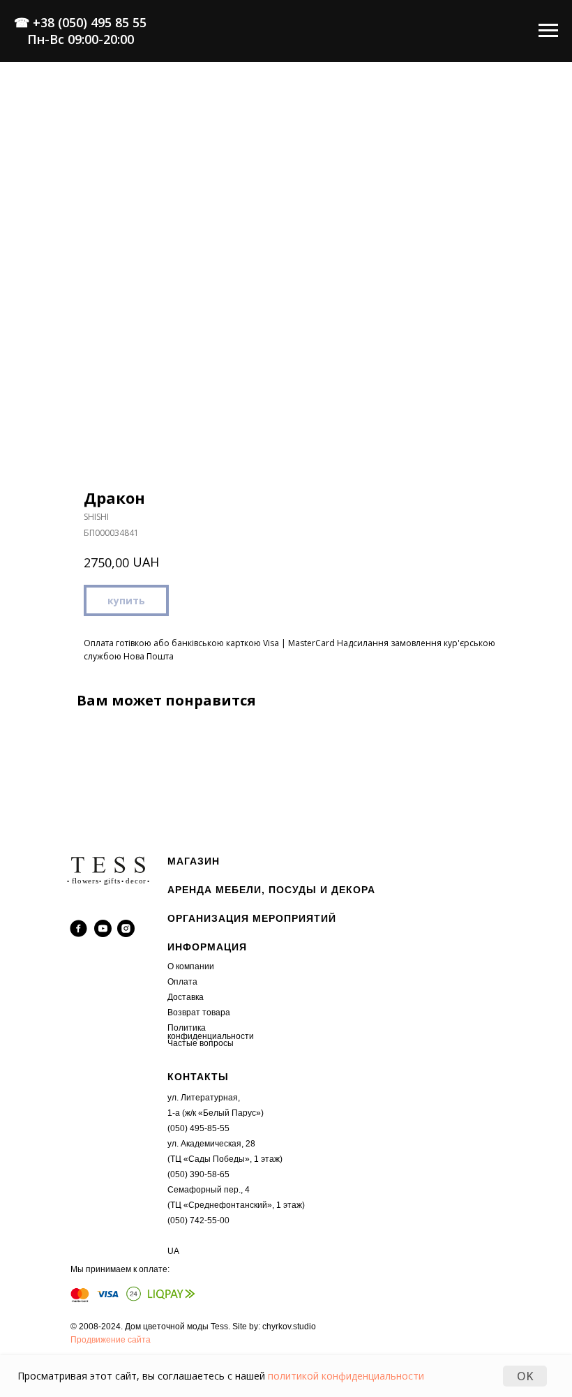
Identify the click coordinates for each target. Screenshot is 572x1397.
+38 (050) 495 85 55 (89, 22)
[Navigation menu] (548, 31)
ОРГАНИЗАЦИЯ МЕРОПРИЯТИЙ (251, 918)
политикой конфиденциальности (346, 1375)
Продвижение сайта (110, 1340)
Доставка (185, 997)
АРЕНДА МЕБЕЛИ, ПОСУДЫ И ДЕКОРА (271, 889)
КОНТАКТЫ (198, 1076)
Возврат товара (198, 1012)
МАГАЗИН (193, 861)
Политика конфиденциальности (210, 1032)
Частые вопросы (200, 1043)
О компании (190, 966)
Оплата (182, 982)
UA (173, 1251)
